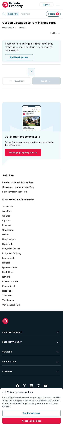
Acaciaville (7, 206)
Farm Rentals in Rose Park (14, 191)
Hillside (5, 234)
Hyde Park (7, 244)
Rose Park (7, 291)
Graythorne (7, 230)
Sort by (53, 33)
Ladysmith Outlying (11, 253)
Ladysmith (22, 27)
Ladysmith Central (11, 248)
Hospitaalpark (9, 239)
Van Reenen (8, 300)
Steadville (7, 295)
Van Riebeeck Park (11, 305)
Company (7, 371)
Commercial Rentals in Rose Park (18, 187)
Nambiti (6, 277)
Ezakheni (6, 225)
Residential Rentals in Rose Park (17, 182)
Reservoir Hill (8, 286)
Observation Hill (10, 281)
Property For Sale (12, 332)
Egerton (6, 220)
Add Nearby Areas (19, 57)
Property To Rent (12, 342)
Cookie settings (31, 413)
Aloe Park (7, 211)
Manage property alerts (23, 152)
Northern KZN (8, 27)
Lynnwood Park (9, 267)
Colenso (6, 216)
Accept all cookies (31, 421)
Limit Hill (6, 262)
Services (7, 352)
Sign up (46, 5)
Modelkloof (7, 272)
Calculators (9, 362)
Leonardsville (8, 258)
